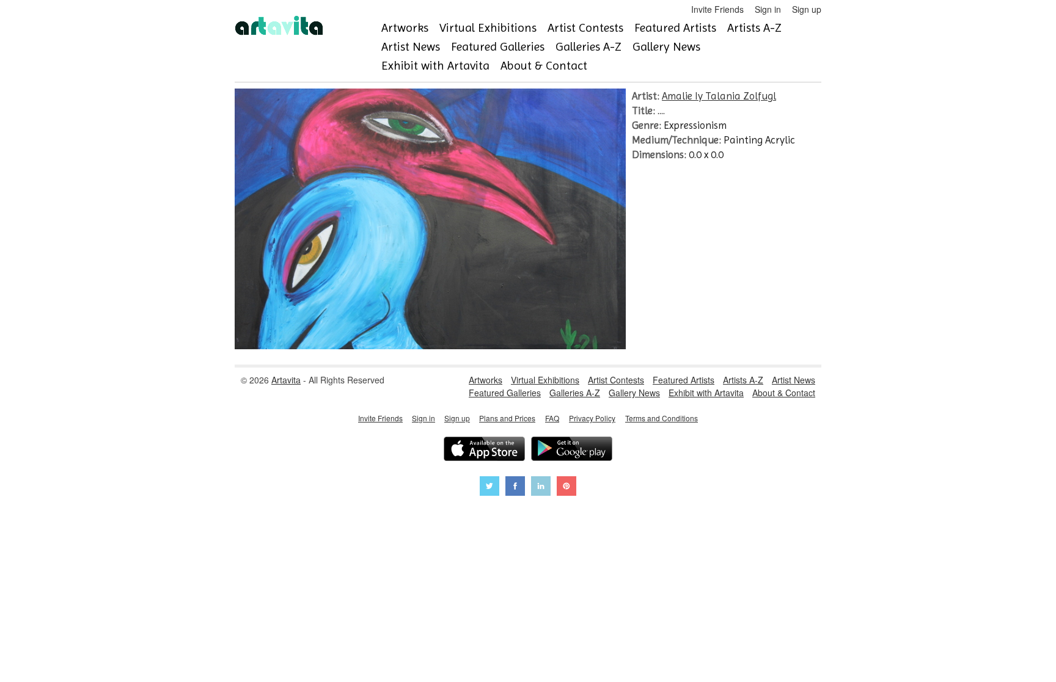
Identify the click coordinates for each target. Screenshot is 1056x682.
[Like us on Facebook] (515, 487)
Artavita (286, 380)
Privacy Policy (592, 418)
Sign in (768, 9)
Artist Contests (585, 28)
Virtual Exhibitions (488, 28)
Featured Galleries (497, 47)
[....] (430, 345)
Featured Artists (675, 28)
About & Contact (544, 66)
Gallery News (666, 47)
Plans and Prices (507, 418)
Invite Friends (717, 9)
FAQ (552, 418)
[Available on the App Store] (484, 450)
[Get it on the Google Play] (571, 450)
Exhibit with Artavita (435, 66)
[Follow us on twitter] (489, 487)
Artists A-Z (754, 28)
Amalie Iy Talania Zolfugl (719, 96)
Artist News (410, 47)
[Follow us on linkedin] (541, 487)
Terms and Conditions (661, 418)
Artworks (404, 28)
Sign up (806, 9)
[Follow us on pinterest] (566, 487)
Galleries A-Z (589, 47)
